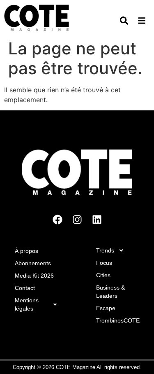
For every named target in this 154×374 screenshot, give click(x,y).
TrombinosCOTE (118, 320)
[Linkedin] (97, 219)
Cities (103, 275)
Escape (105, 308)
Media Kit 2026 (34, 275)
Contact (25, 288)
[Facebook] (57, 219)
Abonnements (33, 263)
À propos (26, 251)
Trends (105, 250)
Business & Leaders (110, 291)
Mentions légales (27, 304)
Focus (104, 262)
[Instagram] (77, 219)
